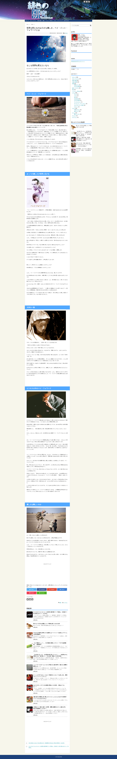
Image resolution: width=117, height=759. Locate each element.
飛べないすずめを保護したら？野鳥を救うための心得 (46, 623)
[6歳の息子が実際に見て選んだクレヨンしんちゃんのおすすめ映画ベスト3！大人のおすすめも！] (30, 699)
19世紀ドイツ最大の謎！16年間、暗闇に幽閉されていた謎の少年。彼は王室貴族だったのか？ (84, 139)
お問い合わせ (66, 20)
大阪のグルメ (77, 109)
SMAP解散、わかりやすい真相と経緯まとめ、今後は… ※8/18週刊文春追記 (84, 150)
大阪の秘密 (39, 20)
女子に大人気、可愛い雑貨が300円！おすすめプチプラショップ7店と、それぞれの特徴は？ (83, 145)
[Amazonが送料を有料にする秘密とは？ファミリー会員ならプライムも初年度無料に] (30, 635)
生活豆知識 (76, 98)
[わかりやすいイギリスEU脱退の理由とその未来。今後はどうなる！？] (30, 688)
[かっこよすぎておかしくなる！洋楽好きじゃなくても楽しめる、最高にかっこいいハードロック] (30, 677)
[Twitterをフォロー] (84, 2)
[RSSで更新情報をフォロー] (89, 2)
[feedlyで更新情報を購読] (87, 2)
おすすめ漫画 (77, 86)
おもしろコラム (33, 20)
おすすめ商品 (77, 100)
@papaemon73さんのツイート (78, 61)
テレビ (75, 94)
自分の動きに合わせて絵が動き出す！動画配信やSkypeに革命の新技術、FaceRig (46, 743)
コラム (55, 20)
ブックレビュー (77, 102)
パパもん (65, 602)
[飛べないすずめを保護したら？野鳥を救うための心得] (30, 626)
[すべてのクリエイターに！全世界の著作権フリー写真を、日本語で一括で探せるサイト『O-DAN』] (30, 614)
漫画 (43, 20)
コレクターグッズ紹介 (79, 105)
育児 (75, 97)
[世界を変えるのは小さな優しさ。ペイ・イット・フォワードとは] (62, 589)
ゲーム (73, 112)
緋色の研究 (60, 756)
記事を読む (35, 619)
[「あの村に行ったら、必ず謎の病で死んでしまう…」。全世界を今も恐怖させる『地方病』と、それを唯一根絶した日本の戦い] (30, 657)
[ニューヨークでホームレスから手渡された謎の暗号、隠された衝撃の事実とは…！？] (30, 667)
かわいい (76, 106)
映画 (60, 602)
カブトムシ (74, 117)
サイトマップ (60, 20)
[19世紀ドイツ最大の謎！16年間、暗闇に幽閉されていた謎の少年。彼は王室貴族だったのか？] (30, 709)
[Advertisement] (37, 573)
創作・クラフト (75, 88)
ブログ (75, 95)
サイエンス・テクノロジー (80, 103)
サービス (74, 115)
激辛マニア (76, 111)
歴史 (73, 89)
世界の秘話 (74, 80)
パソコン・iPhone (49, 20)
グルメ (73, 108)
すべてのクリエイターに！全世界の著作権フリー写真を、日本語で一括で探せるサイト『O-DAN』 (49, 747)
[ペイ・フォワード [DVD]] (38, 207)
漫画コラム (76, 84)
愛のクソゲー (77, 114)
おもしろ (27, 20)
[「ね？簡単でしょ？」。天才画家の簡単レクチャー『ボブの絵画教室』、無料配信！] (30, 645)
